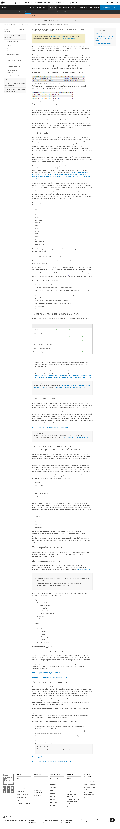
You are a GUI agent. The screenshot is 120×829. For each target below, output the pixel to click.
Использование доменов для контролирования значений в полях (104, 38)
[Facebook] (4, 788)
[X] (8, 788)
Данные (13, 24)
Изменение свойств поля (14, 66)
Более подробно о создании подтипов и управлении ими (52, 761)
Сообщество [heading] (38, 774)
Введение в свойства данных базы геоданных (14, 30)
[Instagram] (8, 791)
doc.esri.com (44, 16)
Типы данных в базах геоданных (13, 71)
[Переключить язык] (112, 2)
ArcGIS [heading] (19, 774)
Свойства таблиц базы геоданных (58, 24)
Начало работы (17, 12)
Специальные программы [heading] (88, 775)
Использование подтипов (103, 43)
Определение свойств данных (37, 24)
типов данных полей (83, 569)
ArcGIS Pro (5, 7)
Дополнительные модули (67, 7)
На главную (6, 12)
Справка (28, 12)
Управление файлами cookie (87, 820)
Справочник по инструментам (44, 12)
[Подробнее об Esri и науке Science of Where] (8, 779)
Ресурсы (53, 7)
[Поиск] (107, 2)
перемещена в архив (57, 36)
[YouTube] (12, 791)
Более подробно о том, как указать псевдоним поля (50, 427)
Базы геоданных (22, 24)
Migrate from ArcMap (77, 12)
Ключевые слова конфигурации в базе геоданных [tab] (14, 90)
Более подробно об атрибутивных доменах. (47, 673)
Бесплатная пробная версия (89, 7)
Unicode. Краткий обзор (14, 76)
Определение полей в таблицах (13, 56)
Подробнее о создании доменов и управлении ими (49, 677)
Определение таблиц (13, 45)
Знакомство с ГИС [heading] (55, 774)
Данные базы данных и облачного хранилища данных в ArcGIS (73, 377)
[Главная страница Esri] (5, 2)
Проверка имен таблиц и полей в (74, 437)
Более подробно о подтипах (42, 757)
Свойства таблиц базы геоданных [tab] (12, 36)
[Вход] (117, 2)
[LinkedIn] (12, 788)
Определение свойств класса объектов (15, 50)
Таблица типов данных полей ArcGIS (15, 61)
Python (59, 12)
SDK (65, 12)
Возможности (41, 7)
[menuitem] (24, 778)
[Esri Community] (4, 791)
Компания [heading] (70, 774)
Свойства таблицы (12, 41)
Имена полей (99, 33)
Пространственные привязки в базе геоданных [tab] (14, 84)
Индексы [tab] (8, 80)
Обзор (31, 7)
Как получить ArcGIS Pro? (110, 7)
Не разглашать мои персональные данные (107, 820)
